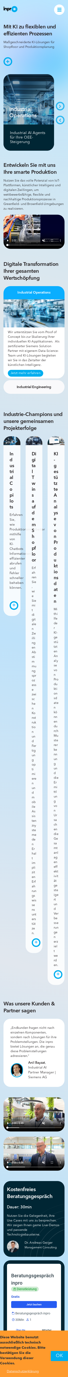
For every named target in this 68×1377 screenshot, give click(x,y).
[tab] (34, 292)
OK (59, 1356)
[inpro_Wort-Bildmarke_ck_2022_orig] (10, 9)
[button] (60, 120)
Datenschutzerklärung (23, 1371)
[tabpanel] (34, 338)
